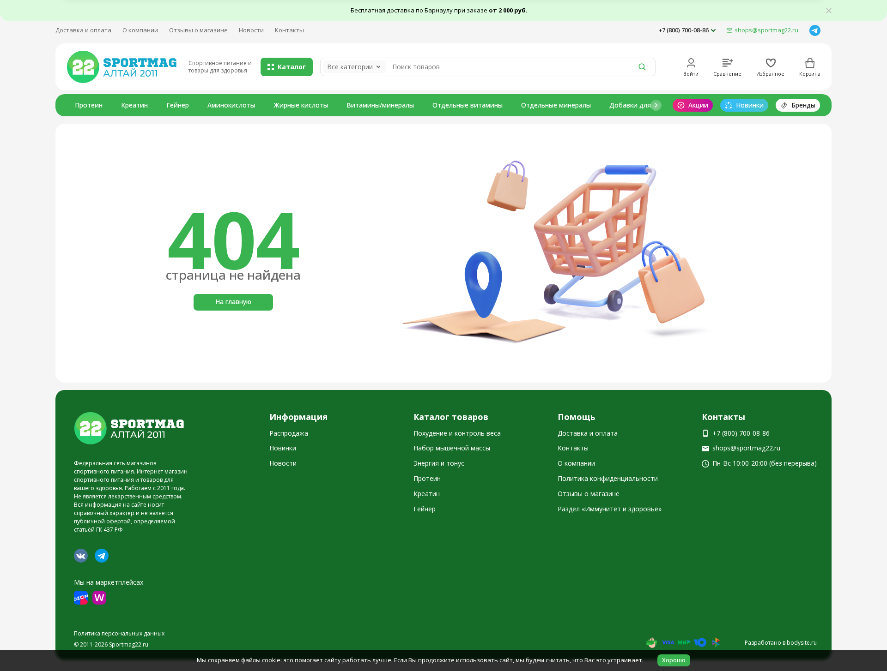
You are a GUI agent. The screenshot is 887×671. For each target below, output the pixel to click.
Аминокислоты (231, 105)
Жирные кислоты (300, 105)
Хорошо (674, 660)
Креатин (134, 105)
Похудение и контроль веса (457, 433)
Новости (251, 30)
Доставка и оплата (83, 30)
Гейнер (177, 105)
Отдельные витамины (467, 105)
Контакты (289, 30)
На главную (233, 301)
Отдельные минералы (556, 105)
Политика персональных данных (119, 633)
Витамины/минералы (380, 105)
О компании (140, 30)
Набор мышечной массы (451, 447)
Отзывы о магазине (198, 30)
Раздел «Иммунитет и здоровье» (610, 508)
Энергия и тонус (438, 463)
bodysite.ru (802, 643)
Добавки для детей (640, 105)
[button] (656, 105)
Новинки (282, 447)
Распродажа (288, 433)
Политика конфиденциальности (608, 478)
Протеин (89, 105)
